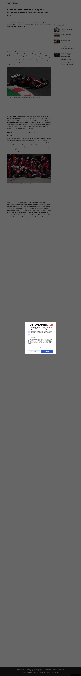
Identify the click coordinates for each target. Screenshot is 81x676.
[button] (40, 337)
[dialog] (40, 338)
